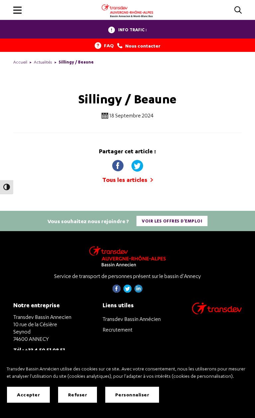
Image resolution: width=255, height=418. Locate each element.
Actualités (43, 62)
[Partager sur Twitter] (137, 164)
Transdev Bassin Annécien (132, 319)
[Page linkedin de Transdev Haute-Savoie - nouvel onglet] (138, 291)
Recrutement (117, 330)
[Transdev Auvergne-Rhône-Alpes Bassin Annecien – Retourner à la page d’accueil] (127, 256)
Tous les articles (125, 179)
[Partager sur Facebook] (118, 164)
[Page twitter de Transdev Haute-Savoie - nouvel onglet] (127, 291)
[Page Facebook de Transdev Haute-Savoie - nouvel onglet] (117, 291)
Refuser (77, 394)
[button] (17, 10)
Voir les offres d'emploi (172, 220)
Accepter (28, 394)
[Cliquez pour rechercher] (238, 10)
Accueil (20, 62)
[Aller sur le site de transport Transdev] (217, 313)
